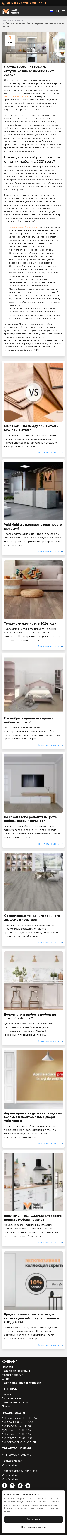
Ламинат (7, 1406)
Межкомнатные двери (15, 1402)
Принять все (33, 1519)
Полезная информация (16, 1371)
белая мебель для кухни (16, 96)
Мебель (6, 1394)
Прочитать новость (48, 453)
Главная (7, 21)
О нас (5, 1379)
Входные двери (11, 1398)
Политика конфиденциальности (21, 1383)
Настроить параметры (33, 1527)
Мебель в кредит (12, 1375)
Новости (18, 21)
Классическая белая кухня (23, 227)
